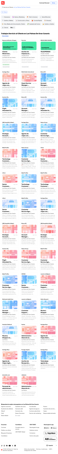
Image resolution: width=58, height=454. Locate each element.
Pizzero (45, 406)
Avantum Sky (5, 97)
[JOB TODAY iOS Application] (46, 428)
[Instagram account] (4, 445)
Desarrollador (4, 415)
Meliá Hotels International (28, 71)
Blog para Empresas (6, 433)
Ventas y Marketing (19, 17)
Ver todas (17, 415)
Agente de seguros (34, 408)
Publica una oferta (6, 430)
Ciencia (6, 27)
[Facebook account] (6, 445)
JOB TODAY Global (20, 432)
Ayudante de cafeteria (7, 408)
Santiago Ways (5, 71)
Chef (2, 413)
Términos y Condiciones (41, 449)
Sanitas (23, 324)
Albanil (3, 411)
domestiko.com (6, 375)
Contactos (32, 433)
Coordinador (32, 406)
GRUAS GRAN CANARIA (46, 40)
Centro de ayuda (34, 435)
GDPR (50, 449)
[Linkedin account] (15, 445)
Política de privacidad (29, 449)
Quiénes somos (34, 430)
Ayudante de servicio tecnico (49, 409)
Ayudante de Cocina (34, 24)
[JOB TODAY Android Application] (54, 428)
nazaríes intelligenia (45, 274)
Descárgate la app (34, 427)
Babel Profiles (5, 147)
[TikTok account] (1, 445)
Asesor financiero (20, 413)
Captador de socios (20, 406)
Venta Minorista (46, 17)
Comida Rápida (38, 20)
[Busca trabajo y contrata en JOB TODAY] (3, 3)
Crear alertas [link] (5, 36)
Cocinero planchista (34, 411)
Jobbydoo (24, 375)
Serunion (24, 40)
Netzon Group (44, 122)
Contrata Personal (44, 3)
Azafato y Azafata (49, 24)
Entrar (53, 3)
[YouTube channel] (10, 445)
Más (11, 27)
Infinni (42, 147)
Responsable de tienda (49, 413)
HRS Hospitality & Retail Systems (8, 123)
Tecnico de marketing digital (35, 413)
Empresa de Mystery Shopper (9, 40)
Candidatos (4, 435)
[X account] (12, 445)
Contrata (3, 427)
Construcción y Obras (23, 20)
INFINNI (23, 274)
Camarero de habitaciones (18, 411)
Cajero (45, 411)
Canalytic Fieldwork (7, 324)
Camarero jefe (19, 408)
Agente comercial (6, 406)
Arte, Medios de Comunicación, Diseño (14, 24)
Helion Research (44, 299)
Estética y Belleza (8, 20)
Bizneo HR (43, 71)
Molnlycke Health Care (7, 299)
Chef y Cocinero (33, 17)
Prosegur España (26, 349)
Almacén (48, 20)
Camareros (7, 17)
